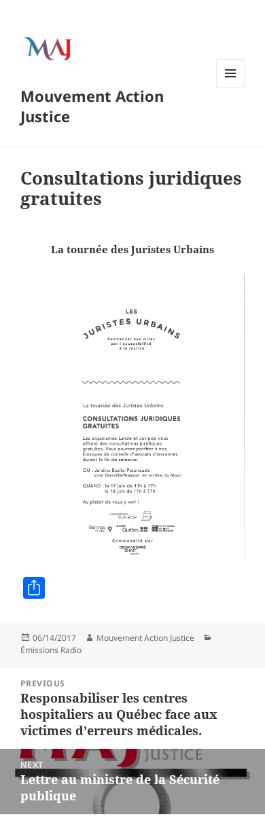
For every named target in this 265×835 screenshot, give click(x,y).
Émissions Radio (51, 650)
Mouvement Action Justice (92, 106)
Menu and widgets (231, 87)
